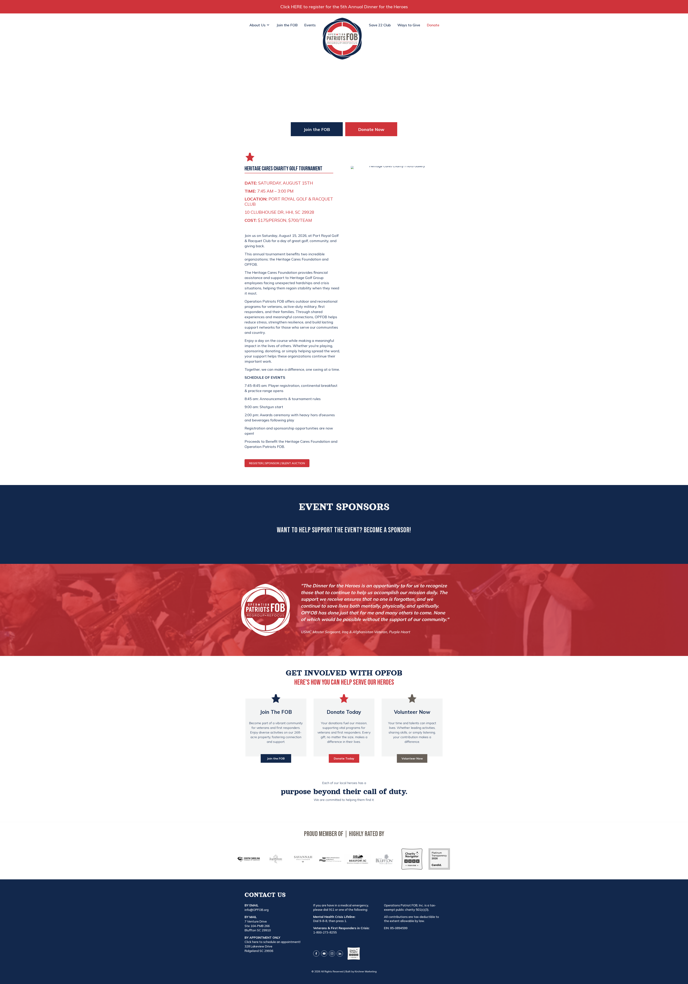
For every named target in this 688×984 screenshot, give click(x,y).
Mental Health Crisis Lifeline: (334, 917)
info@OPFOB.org (257, 910)
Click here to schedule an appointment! (272, 942)
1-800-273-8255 (325, 932)
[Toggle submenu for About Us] (268, 25)
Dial (316, 921)
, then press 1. (337, 921)
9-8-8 (323, 921)
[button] (316, 129)
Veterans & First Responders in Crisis (341, 928)
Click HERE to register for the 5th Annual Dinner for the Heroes (344, 6)
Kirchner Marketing (366, 971)
